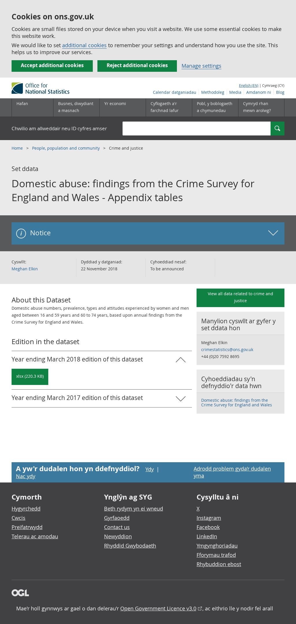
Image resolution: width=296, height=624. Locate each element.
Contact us (117, 527)
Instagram (209, 517)
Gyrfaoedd (117, 517)
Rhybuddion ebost (219, 564)
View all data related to (240, 297)
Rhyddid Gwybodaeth (130, 545)
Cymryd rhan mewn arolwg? (257, 107)
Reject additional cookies (137, 65)
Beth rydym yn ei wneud (133, 508)
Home (18, 148)
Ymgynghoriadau (217, 545)
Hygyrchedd (26, 508)
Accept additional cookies (52, 65)
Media (235, 92)
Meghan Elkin (25, 268)
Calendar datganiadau (174, 92)
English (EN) (248, 85)
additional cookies (84, 45)
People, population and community (66, 148)
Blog (280, 92)
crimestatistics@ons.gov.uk (227, 349)
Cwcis (18, 517)
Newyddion (118, 536)
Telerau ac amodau (35, 536)
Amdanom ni (258, 92)
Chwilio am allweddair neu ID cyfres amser (59, 128)
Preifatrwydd (27, 527)
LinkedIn (207, 536)
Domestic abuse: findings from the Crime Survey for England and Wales (236, 402)
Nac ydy (25, 476)
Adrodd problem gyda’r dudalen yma (232, 472)
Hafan (22, 103)
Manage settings (201, 65)
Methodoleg (212, 92)
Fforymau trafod (216, 554)
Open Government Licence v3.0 (158, 608)
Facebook (208, 527)
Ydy (149, 469)
